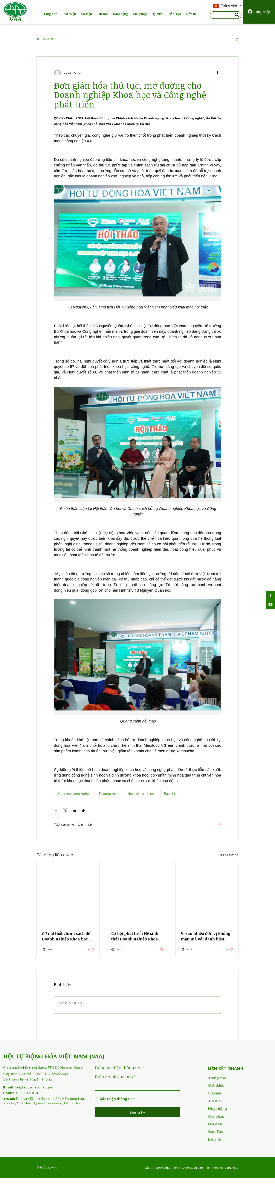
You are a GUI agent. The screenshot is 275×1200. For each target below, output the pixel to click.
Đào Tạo (175, 14)
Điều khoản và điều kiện (161, 1167)
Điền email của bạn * (115, 1077)
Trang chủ (49, 14)
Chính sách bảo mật (195, 1167)
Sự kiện (86, 14)
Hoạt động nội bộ (140, 794)
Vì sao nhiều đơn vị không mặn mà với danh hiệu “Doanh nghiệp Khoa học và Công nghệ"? (205, 936)
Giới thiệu (69, 14)
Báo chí (169, 794)
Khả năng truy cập (225, 1167)
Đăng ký (137, 1112)
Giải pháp (140, 14)
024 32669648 (21, 1093)
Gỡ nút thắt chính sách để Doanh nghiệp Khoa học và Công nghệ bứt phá (67, 936)
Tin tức (102, 14)
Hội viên (157, 14)
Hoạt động (120, 14)
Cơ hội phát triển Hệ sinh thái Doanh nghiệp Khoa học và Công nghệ (134, 936)
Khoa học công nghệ (73, 794)
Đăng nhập (262, 12)
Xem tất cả (229, 855)
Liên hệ (191, 14)
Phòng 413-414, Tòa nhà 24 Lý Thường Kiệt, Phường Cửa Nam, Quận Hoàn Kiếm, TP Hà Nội (44, 1101)
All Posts (45, 39)
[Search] (237, 15)
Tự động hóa (108, 794)
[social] (270, 595)
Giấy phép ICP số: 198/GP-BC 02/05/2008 (36, 1074)
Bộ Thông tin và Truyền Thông (27, 1079)
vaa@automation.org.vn (28, 1087)
